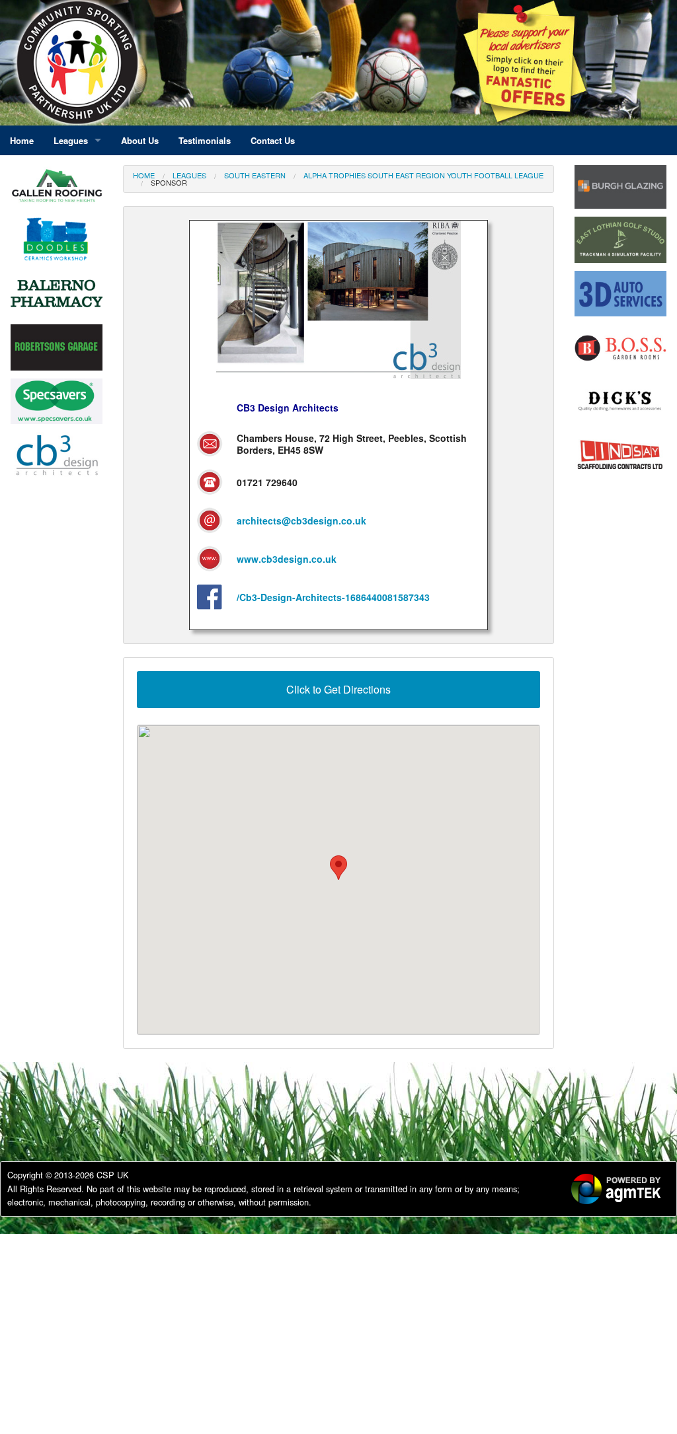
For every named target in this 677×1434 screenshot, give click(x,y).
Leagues (189, 175)
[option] (56, 189)
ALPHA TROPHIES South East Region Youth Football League (423, 175)
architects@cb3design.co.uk (301, 520)
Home (144, 175)
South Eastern (255, 175)
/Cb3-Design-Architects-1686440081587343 (333, 597)
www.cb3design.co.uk (287, 558)
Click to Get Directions (338, 689)
